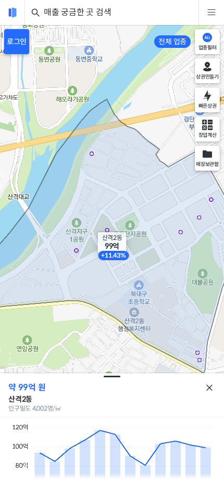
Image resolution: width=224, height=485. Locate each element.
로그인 (17, 41)
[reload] (12, 12)
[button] (112, 242)
